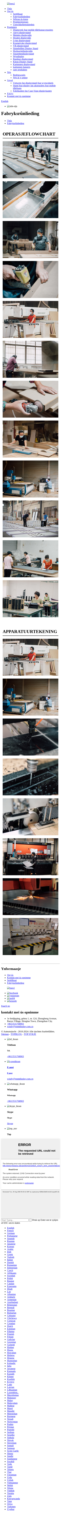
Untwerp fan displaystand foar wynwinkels (33, 83)
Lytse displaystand (21, 40)
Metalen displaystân (22, 35)
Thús (9, 8)
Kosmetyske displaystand (25, 43)
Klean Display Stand (22, 61)
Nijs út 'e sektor (20, 77)
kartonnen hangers (21, 67)
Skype (10, 1123)
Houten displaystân (22, 38)
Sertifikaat (18, 14)
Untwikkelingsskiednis (23, 24)
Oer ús (10, 11)
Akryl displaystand (22, 32)
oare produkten (20, 69)
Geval (10, 80)
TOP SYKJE (30, 1034)
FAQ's (10, 93)
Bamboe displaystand (23, 59)
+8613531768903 (15, 1024)
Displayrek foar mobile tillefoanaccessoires (33, 30)
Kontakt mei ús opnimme (19, 96)
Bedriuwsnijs (19, 75)
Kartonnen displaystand (24, 64)
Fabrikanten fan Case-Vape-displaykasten (32, 91)
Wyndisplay (18, 56)
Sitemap (5, 1034)
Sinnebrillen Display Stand (25, 48)
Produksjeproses (20, 22)
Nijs (9, 72)
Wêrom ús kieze (20, 19)
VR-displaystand (21, 46)
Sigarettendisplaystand (23, 53)
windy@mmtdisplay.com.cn (20, 1026)
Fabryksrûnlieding (21, 16)
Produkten (12, 27)
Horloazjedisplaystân (23, 51)
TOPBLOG (16, 1034)
